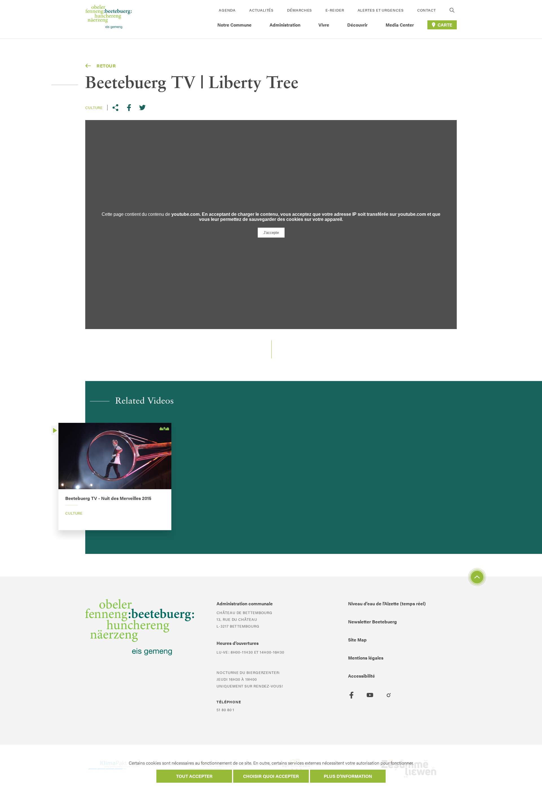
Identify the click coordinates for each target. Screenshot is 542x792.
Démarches (299, 10)
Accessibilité (361, 676)
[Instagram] (388, 695)
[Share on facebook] (129, 107)
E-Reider (334, 10)
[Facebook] (351, 695)
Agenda (227, 10)
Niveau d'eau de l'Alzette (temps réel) (387, 603)
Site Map (357, 639)
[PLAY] (54, 430)
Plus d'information (348, 776)
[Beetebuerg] (108, 19)
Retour (106, 65)
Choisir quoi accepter (271, 776)
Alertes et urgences (381, 10)
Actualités (261, 10)
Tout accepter (194, 776)
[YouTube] (370, 695)
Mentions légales (365, 657)
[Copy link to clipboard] (115, 107)
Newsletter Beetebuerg (372, 621)
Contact (426, 10)
